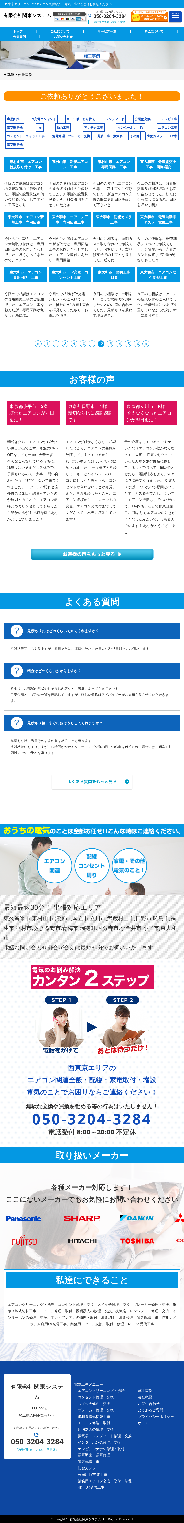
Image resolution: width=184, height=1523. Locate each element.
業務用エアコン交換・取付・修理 (105, 1480)
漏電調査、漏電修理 (94, 1455)
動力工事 (63, 127)
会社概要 (145, 1397)
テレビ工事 (169, 119)
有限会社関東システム (85, 1519)
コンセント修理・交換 (96, 1397)
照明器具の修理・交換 (96, 1429)
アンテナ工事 (93, 127)
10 (83, 343)
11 (92, 343)
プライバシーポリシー (156, 1416)
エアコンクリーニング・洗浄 (101, 1390)
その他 (134, 136)
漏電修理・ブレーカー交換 (71, 136)
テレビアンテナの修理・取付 (101, 1448)
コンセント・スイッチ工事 (26, 136)
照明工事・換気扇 (110, 136)
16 (137, 343)
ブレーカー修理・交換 (96, 1410)
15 (128, 343)
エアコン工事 (167, 127)
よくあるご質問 (150, 1410)
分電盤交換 (143, 119)
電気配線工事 (88, 1461)
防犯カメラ (154, 136)
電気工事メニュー (88, 1384)
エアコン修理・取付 (94, 1422)
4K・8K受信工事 (91, 1487)
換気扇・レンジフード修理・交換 (105, 1435)
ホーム (143, 1422)
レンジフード (114, 119)
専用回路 (13, 119)
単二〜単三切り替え (81, 119)
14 (119, 343)
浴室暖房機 (15, 127)
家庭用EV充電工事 (92, 1474)
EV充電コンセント (43, 119)
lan (39, 127)
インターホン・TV (130, 127)
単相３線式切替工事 (94, 1416)
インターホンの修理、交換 (99, 1442)
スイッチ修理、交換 (94, 1403)
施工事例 (145, 1390)
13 (110, 343)
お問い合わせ (149, 1403)
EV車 (173, 136)
